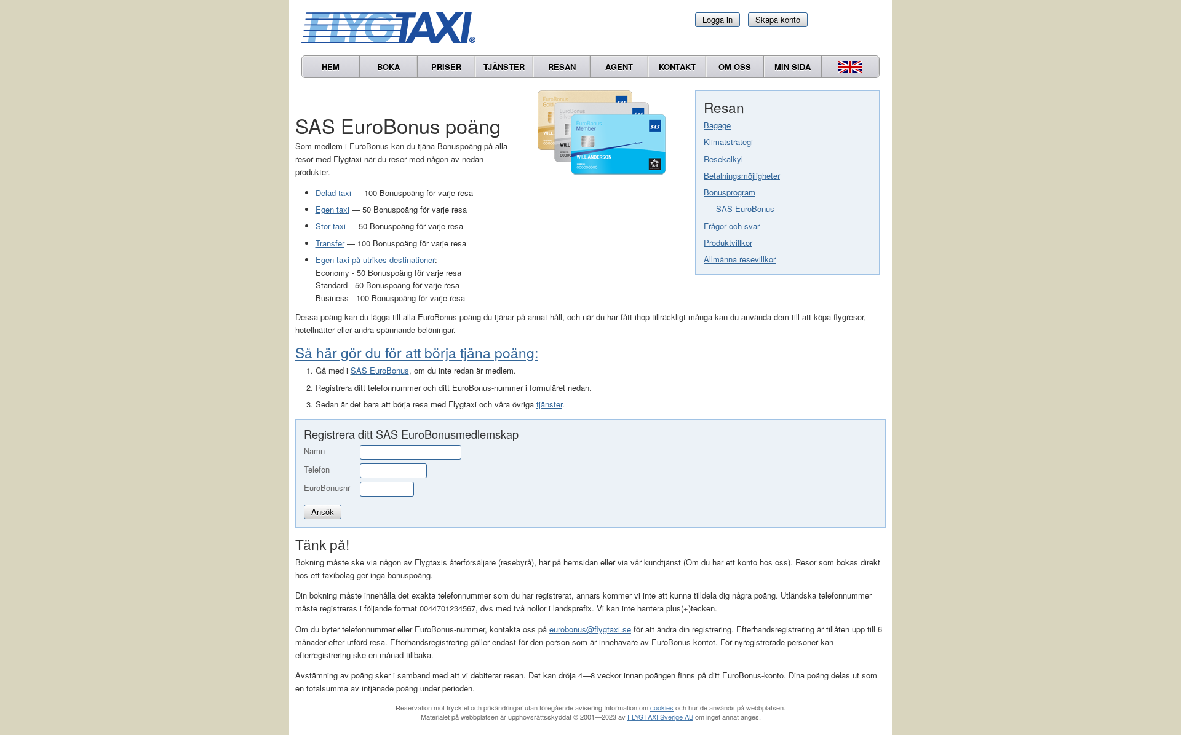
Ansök (322, 511)
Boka (388, 67)
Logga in (717, 19)
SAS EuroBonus (745, 208)
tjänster (549, 404)
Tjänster (504, 67)
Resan (562, 67)
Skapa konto (777, 19)
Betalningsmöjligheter (742, 175)
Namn (314, 451)
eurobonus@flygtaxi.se (590, 629)
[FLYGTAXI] (393, 27)
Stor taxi (331, 226)
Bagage (717, 125)
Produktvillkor (728, 242)
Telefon (317, 469)
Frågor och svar (732, 226)
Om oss (734, 67)
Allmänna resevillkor (740, 259)
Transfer (330, 243)
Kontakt (677, 67)
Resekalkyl (723, 159)
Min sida (792, 67)
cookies (662, 707)
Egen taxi (332, 209)
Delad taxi (333, 192)
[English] (850, 66)
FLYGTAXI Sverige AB (660, 716)
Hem (331, 67)
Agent (619, 67)
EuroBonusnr (327, 487)
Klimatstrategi (728, 141)
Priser (446, 67)
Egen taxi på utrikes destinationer (375, 259)
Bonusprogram (729, 192)
